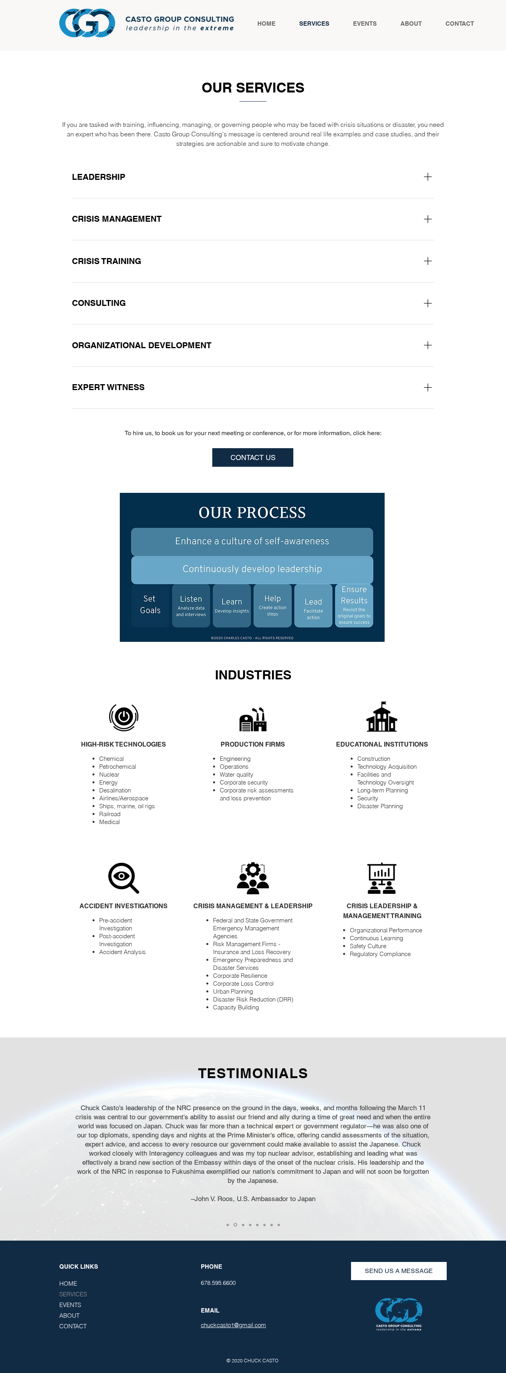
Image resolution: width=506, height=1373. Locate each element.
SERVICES (73, 1294)
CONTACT (73, 1326)
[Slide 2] (235, 1225)
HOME (68, 1283)
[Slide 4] (250, 1225)
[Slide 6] (264, 1225)
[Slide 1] (228, 1225)
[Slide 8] (279, 1225)
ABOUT (69, 1315)
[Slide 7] (271, 1225)
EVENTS (70, 1305)
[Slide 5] (257, 1225)
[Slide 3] (243, 1225)
